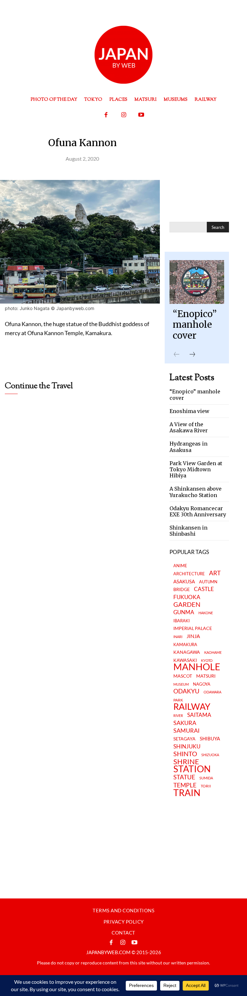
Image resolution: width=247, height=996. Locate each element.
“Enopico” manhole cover (195, 324)
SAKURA (184, 722)
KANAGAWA (186, 652)
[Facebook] (106, 115)
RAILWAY (191, 706)
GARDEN (186, 604)
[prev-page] (176, 355)
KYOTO (207, 660)
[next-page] (192, 355)
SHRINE (186, 762)
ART (215, 572)
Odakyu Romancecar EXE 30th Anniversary (197, 511)
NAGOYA (201, 684)
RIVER (178, 715)
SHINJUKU (186, 746)
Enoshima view (189, 411)
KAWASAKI (185, 660)
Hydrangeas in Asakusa (188, 446)
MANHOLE (196, 666)
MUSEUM (181, 684)
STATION (192, 768)
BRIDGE (181, 589)
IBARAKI (181, 621)
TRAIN (186, 792)
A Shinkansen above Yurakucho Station (195, 491)
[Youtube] (141, 115)
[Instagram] (123, 115)
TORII (206, 786)
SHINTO (185, 753)
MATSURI (205, 676)
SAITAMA (199, 715)
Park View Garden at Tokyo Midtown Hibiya (195, 469)
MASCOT (182, 676)
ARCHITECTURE (189, 574)
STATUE (184, 776)
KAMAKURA (185, 644)
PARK (178, 700)
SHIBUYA (210, 739)
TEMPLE (185, 785)
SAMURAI (186, 730)
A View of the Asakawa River (188, 427)
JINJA (193, 636)
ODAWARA (212, 692)
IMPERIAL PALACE (192, 628)
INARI (177, 636)
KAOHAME (213, 652)
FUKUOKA (186, 597)
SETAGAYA (184, 739)
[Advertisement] (80, 411)
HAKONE (205, 613)
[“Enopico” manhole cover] (196, 282)
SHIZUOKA (210, 755)
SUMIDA (206, 778)
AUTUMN (208, 582)
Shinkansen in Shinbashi (188, 530)
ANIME (180, 566)
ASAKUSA (184, 581)
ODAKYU (186, 691)
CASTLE (204, 589)
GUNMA (183, 612)
